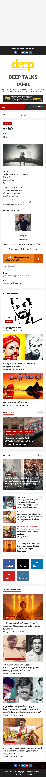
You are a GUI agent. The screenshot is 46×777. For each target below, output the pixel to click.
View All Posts (31, 249)
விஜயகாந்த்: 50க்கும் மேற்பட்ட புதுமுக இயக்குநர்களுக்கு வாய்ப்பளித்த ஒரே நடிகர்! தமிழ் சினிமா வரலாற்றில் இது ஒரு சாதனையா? (22, 709)
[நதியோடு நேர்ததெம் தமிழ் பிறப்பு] (23, 386)
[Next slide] (41, 412)
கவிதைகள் (7, 124)
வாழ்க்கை (12, 267)
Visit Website (14, 249)
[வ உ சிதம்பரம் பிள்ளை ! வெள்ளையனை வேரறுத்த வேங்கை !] (23, 347)
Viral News (21, 497)
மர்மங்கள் (9, 471)
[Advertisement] (23, 23)
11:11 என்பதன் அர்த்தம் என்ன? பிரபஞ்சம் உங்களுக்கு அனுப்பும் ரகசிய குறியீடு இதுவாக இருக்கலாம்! (9, 532)
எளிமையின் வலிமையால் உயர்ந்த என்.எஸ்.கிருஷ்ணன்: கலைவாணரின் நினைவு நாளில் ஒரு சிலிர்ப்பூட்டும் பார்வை (9, 546)
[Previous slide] (38, 412)
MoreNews (17, 774)
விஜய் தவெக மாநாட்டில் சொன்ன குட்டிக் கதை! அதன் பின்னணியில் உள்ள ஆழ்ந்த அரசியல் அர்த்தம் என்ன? (9, 502)
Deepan (7, 134)
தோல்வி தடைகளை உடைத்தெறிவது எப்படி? (22, 441)
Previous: (16, 274)
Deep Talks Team (10, 369)
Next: (13, 281)
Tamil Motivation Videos (14, 437)
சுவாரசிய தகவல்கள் (32, 511)
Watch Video (37, 107)
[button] (3, 106)
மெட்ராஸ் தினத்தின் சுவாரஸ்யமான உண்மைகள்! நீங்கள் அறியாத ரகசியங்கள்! (9, 517)
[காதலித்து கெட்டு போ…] (23, 311)
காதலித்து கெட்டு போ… (13, 327)
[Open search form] (22, 107)
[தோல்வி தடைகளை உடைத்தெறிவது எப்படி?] (23, 432)
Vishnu (7, 331)
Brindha (9, 444)
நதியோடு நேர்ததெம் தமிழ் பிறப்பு (16, 402)
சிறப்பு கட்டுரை (21, 511)
